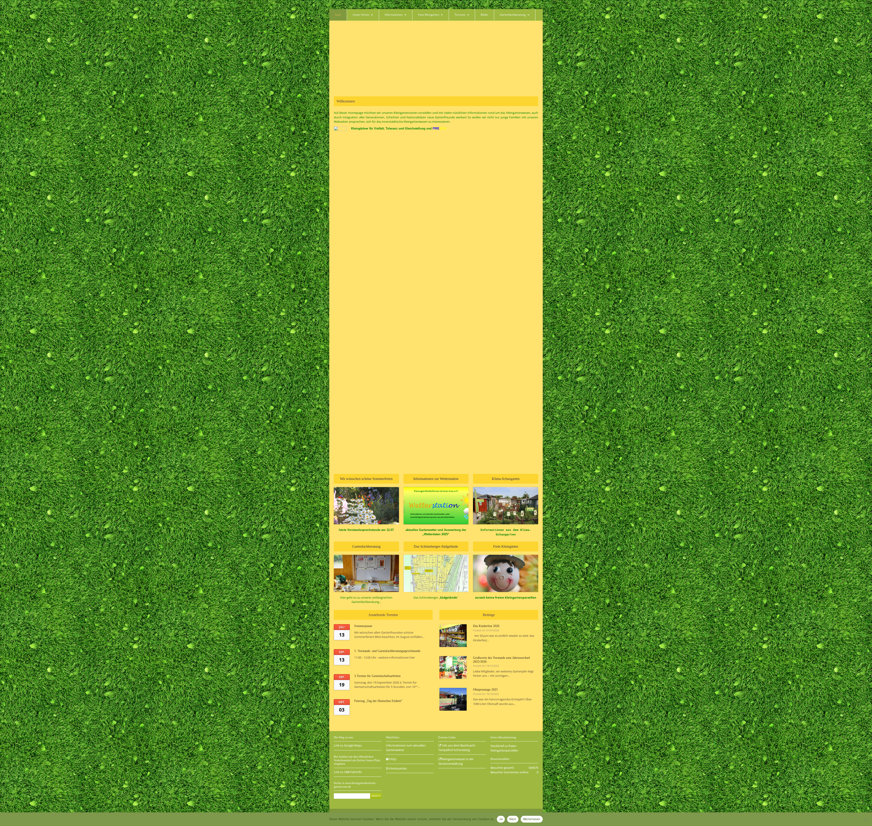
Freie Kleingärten (505, 546)
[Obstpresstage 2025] (453, 699)
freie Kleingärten (428, 15)
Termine (460, 15)
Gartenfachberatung (513, 15)
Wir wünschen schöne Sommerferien (366, 479)
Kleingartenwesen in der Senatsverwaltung (456, 761)
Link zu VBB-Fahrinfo (348, 772)
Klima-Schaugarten (506, 479)
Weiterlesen (531, 819)
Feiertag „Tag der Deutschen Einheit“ (378, 701)
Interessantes (397, 768)
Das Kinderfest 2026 (486, 626)
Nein (512, 819)
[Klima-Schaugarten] (505, 505)
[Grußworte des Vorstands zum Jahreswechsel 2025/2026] (453, 667)
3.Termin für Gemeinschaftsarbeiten (377, 676)
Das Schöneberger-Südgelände (436, 546)
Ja (501, 819)
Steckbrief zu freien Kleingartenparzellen (504, 748)
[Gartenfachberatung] (366, 573)
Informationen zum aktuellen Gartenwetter (406, 747)
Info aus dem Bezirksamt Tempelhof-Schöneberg (456, 747)
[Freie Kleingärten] (505, 573)
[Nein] (866, 819)
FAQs (392, 759)
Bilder (484, 15)
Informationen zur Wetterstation (435, 479)
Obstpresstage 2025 (485, 689)
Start (338, 15)
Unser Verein (361, 15)
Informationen (394, 15)
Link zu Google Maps (348, 745)
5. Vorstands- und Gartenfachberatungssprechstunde (387, 651)
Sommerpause (363, 626)
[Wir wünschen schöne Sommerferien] (366, 505)
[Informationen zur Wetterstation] (436, 505)
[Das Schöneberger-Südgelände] (436, 573)
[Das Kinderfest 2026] (453, 635)
